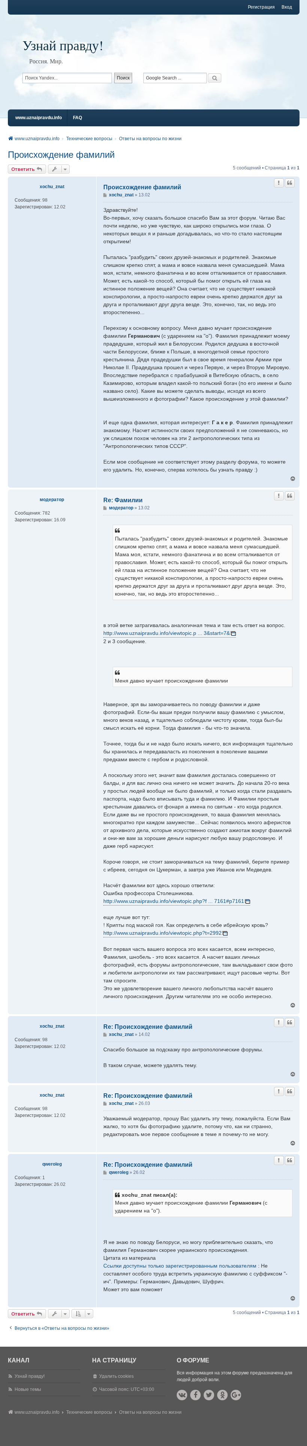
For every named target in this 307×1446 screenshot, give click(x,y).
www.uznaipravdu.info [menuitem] (38, 117)
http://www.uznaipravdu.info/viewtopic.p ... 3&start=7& (166, 633)
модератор (52, 499)
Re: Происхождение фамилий (147, 1027)
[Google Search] (214, 77)
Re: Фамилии (123, 500)
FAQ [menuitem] (77, 117)
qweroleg (52, 1164)
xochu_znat (52, 186)
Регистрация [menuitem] (261, 7)
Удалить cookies (116, 1376)
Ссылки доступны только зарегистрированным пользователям (179, 1266)
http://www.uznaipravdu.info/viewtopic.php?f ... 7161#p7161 (173, 901)
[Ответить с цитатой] (290, 182)
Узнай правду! (62, 45)
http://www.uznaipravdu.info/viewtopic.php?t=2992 (162, 933)
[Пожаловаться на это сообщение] (279, 182)
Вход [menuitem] (287, 7)
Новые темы (28, 1389)
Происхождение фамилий (61, 155)
